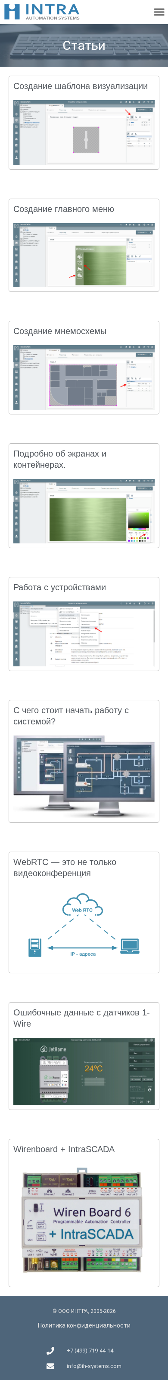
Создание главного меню (63, 209)
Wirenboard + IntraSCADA (64, 1149)
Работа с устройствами (59, 587)
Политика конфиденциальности (84, 1325)
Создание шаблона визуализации (80, 86)
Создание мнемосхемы (59, 331)
